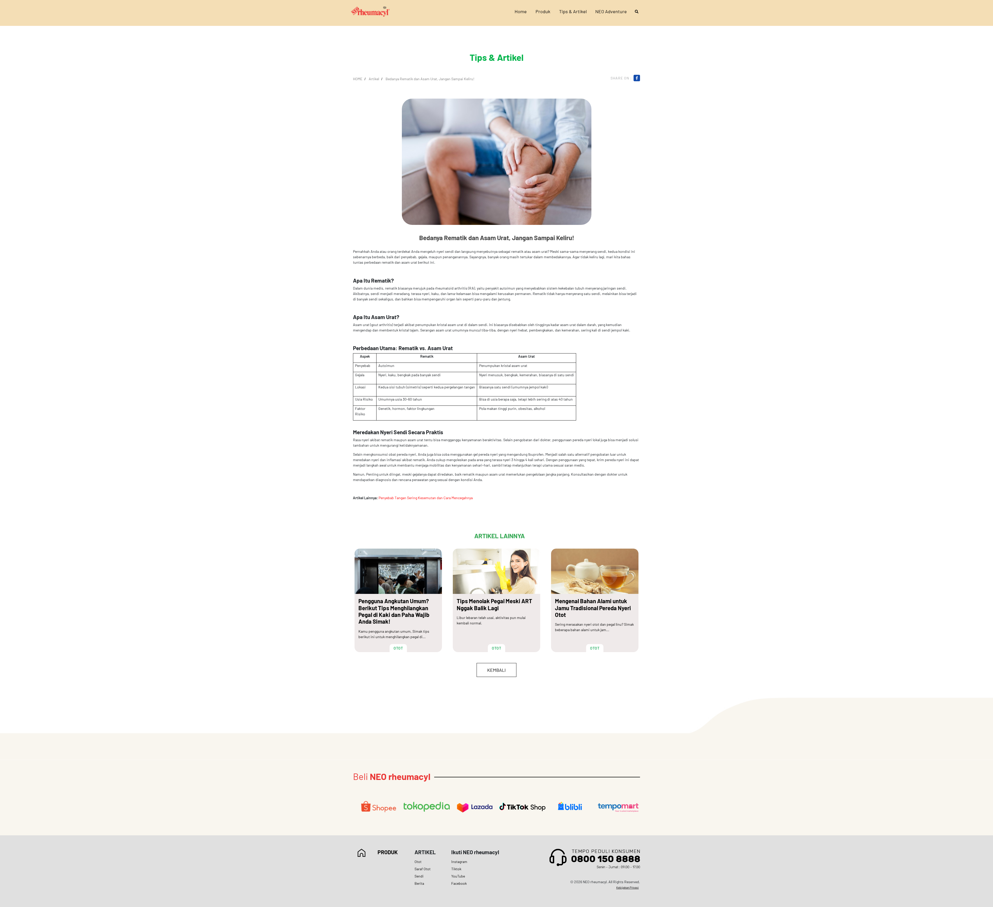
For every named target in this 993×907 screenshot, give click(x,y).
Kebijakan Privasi (627, 887)
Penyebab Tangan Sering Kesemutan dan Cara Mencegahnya (426, 498)
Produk (543, 11)
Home (521, 11)
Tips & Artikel (573, 11)
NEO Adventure (611, 11)
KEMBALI (496, 670)
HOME (357, 79)
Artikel (374, 79)
